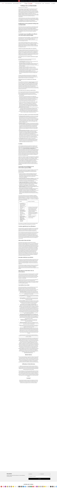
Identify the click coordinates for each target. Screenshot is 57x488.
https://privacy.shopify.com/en (28, 352)
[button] (8, 3)
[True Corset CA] (28, 3)
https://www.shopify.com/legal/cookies (29, 148)
